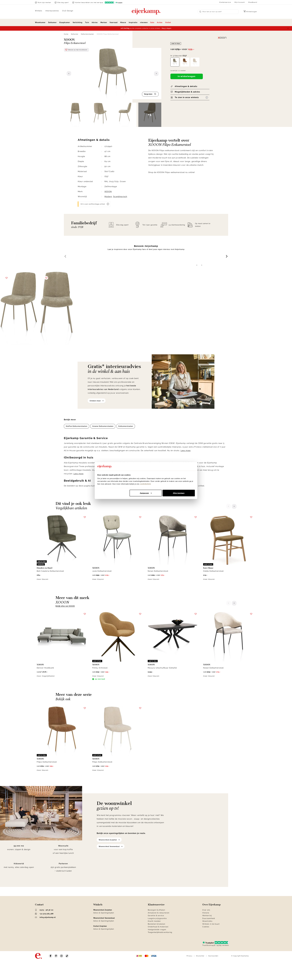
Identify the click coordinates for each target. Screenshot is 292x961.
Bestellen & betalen (156, 924)
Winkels (38, 11)
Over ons (206, 910)
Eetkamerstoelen (87, 34)
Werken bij (207, 915)
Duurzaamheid (208, 918)
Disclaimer (200, 956)
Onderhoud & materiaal (158, 927)
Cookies (205, 927)
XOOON (108, 191)
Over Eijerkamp (211, 904)
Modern (108, 196)
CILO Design (67, 11)
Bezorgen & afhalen (156, 910)
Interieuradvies (52, 11)
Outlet (168, 22)
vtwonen (144, 22)
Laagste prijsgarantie (157, 918)
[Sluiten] (288, 28)
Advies (95, 22)
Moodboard (252, 2)
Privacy (189, 956)
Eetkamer (52, 22)
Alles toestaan (178, 493)
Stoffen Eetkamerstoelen (76, 426)
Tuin (87, 22)
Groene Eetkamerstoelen (102, 426)
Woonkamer (40, 22)
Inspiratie (133, 22)
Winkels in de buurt (211, 924)
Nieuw (123, 22)
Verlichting (77, 22)
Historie (205, 913)
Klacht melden (154, 921)
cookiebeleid (145, 484)
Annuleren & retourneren (158, 913)
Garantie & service (156, 915)
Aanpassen (144, 493)
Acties (160, 22)
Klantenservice (225, 2)
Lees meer (186, 450)
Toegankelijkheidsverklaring (160, 932)
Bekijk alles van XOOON (65, 606)
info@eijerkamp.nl (48, 917)
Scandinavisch (120, 196)
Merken (103, 22)
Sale (152, 22)
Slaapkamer (64, 22)
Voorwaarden (213, 956)
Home (66, 34)
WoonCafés (207, 921)
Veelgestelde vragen (157, 929)
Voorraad (113, 22)
